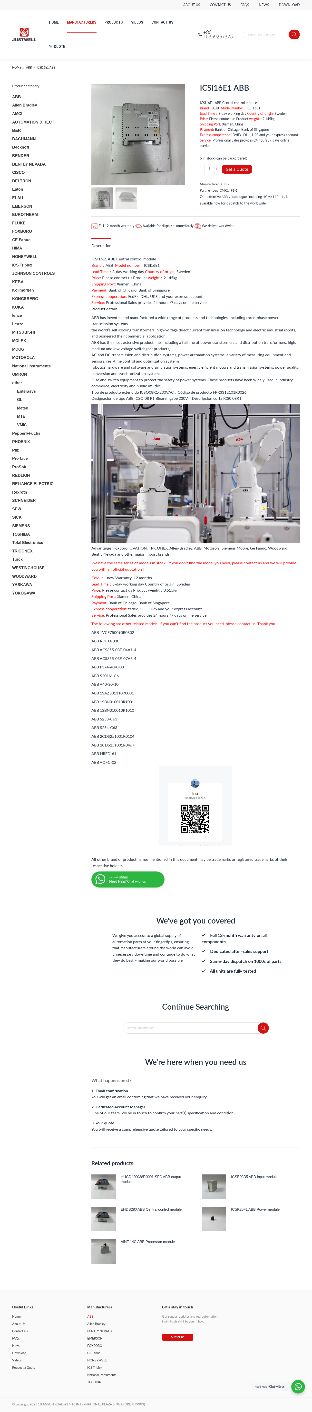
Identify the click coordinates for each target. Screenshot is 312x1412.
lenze (17, 315)
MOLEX (19, 341)
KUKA (18, 307)
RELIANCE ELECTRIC (33, 484)
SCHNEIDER (24, 500)
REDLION (21, 475)
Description (101, 246)
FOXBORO (22, 231)
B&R (16, 130)
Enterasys (26, 391)
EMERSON (22, 206)
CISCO (18, 172)
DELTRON (21, 181)
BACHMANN (24, 139)
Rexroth (19, 492)
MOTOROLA (23, 357)
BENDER (20, 156)
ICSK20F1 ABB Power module (255, 1209)
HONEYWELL (25, 257)
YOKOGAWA (24, 593)
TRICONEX (22, 551)
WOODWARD (24, 576)
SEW (16, 509)
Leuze (17, 324)
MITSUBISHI (23, 332)
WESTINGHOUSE (28, 568)
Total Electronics (27, 543)
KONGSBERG (25, 299)
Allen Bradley (24, 105)
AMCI (17, 114)
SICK (17, 517)
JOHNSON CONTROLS (33, 273)
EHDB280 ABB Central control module (151, 1209)
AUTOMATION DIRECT (33, 122)
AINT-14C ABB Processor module (148, 1242)
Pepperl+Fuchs (26, 433)
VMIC (22, 425)
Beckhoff (20, 147)
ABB (223, 184)
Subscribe (178, 1337)
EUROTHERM (25, 215)
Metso (22, 408)
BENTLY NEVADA (29, 164)
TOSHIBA (21, 534)
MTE (21, 416)
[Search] (294, 34)
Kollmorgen (23, 290)
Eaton (17, 189)
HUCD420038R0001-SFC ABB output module (151, 1179)
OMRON (19, 374)
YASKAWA (22, 585)
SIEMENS (21, 526)
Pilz (15, 450)
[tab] (101, 243)
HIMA (17, 248)
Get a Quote (237, 169)
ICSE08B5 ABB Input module (254, 1177)
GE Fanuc (21, 240)
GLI (20, 400)
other (17, 383)
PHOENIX (21, 442)
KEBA (18, 282)
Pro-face (20, 458)
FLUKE (19, 223)
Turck (17, 559)
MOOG (18, 349)
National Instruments (31, 366)
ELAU (17, 198)
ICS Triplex (22, 265)
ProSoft (19, 467)
